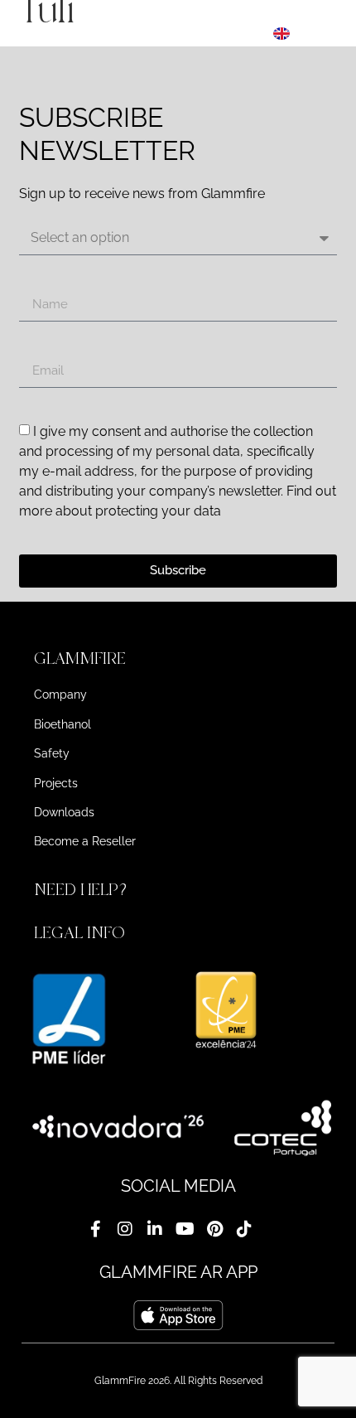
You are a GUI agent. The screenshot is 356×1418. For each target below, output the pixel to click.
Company (60, 694)
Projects (56, 783)
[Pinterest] (214, 1229)
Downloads (64, 812)
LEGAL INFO (79, 933)
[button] (178, 658)
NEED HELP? (83, 889)
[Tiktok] (244, 1229)
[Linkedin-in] (155, 1229)
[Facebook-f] (95, 1229)
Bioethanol (62, 724)
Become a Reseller (85, 841)
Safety (52, 753)
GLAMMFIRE (80, 658)
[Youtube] (185, 1229)
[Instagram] (125, 1229)
